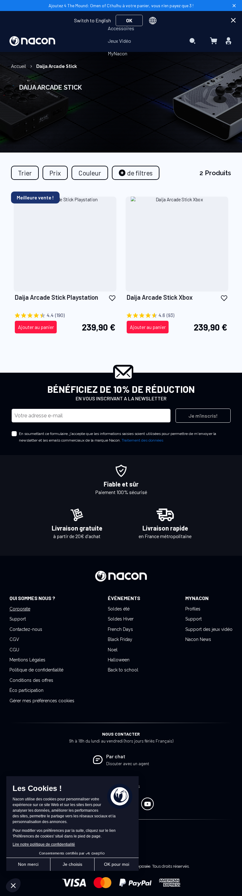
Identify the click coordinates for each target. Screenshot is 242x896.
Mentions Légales (27, 659)
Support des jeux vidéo (209, 629)
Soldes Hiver (121, 618)
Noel (113, 649)
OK (129, 20)
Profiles (192, 608)
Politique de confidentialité (36, 669)
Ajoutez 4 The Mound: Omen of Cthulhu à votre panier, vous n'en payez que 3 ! (121, 5)
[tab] (135, 173)
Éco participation (26, 690)
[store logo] (32, 41)
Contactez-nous (25, 629)
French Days (120, 629)
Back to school (123, 669)
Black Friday (120, 639)
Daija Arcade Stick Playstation (56, 297)
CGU (14, 649)
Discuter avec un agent (127, 763)
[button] (112, 297)
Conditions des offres (31, 680)
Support (17, 618)
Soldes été (119, 608)
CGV (14, 639)
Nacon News (198, 639)
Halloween (119, 659)
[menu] (121, 41)
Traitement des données (142, 440)
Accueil (19, 66)
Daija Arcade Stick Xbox (160, 297)
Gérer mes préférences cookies (41, 700)
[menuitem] (121, 28)
